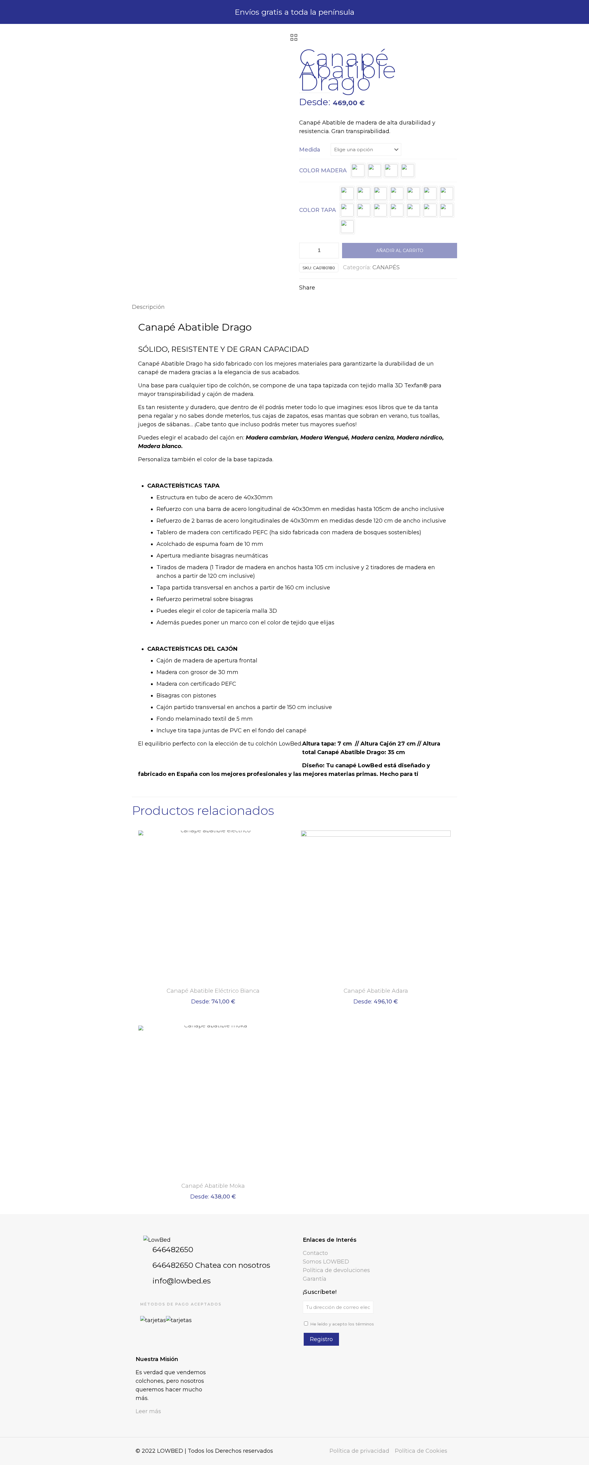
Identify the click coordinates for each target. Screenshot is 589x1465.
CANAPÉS (386, 267)
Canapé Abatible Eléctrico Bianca (213, 991)
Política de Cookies (421, 1451)
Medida (309, 149)
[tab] (294, 307)
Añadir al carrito (399, 250)
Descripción (148, 307)
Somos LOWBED (326, 1261)
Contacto (315, 1253)
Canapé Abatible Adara (376, 991)
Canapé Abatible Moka (213, 1186)
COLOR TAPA (317, 210)
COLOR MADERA (323, 170)
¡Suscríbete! (320, 1292)
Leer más (148, 1411)
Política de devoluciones (336, 1270)
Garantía (314, 1278)
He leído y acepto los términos (342, 1323)
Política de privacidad (359, 1451)
